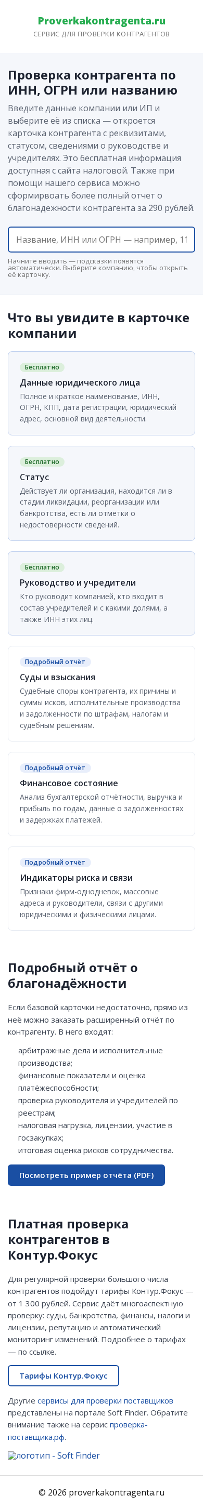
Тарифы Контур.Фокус (63, 1375)
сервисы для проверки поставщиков (105, 1400)
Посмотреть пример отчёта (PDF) (86, 1175)
